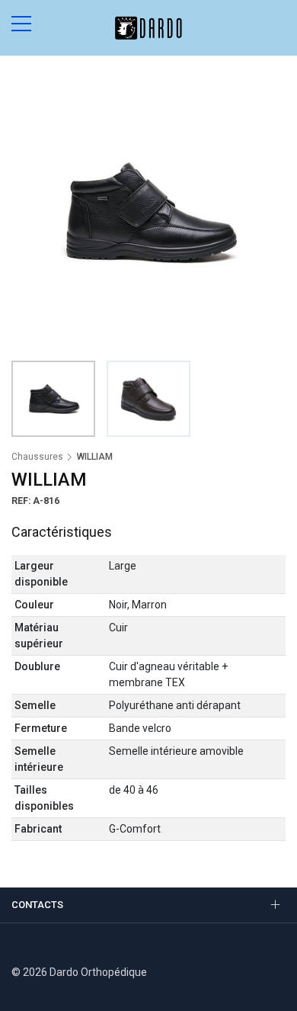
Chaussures (37, 456)
